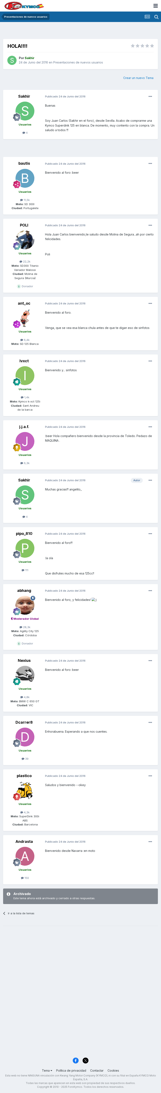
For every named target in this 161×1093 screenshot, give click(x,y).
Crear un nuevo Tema (138, 78)
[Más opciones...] (150, 96)
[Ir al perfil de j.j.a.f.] (25, 441)
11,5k (26, 200)
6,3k (26, 463)
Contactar (97, 1070)
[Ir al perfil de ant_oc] (25, 318)
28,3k (26, 627)
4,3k (26, 812)
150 (26, 878)
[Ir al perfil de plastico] (25, 790)
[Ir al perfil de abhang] (25, 605)
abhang (24, 590)
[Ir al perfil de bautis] (25, 178)
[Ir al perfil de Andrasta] (25, 856)
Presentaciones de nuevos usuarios (78, 62)
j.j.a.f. (24, 426)
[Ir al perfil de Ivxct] (25, 375)
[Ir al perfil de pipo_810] (25, 548)
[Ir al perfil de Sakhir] (12, 60)
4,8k (26, 697)
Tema (46, 1070)
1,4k (26, 397)
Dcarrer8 (24, 722)
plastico (24, 776)
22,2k (26, 261)
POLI (24, 225)
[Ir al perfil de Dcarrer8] (25, 737)
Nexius (24, 660)
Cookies (113, 1070)
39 (26, 758)
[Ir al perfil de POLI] (25, 239)
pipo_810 (24, 533)
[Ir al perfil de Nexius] (25, 675)
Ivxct (24, 361)
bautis (24, 163)
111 (26, 570)
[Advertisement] (80, 31)
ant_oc (24, 303)
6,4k (26, 339)
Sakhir (24, 96)
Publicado (65, 96)
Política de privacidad (71, 1070)
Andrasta (24, 841)
